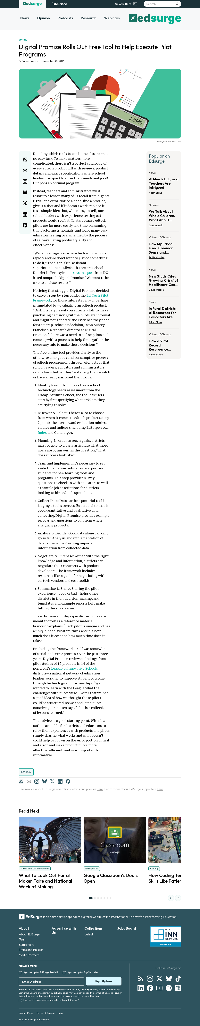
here (100, 789)
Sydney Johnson (30, 61)
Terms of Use (101, 992)
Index (42, 432)
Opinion (43, 18)
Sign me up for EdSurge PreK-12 (40, 972)
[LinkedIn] (60, 781)
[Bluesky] (44, 781)
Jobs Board (126, 928)
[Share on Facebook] (25, 225)
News (24, 18)
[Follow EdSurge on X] (159, 979)
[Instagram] (36, 781)
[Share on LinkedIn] (25, 214)
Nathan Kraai (156, 354)
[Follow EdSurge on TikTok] (178, 979)
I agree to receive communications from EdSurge (51, 1000)
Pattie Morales (156, 257)
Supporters (26, 945)
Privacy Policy (26, 1013)
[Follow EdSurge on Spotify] (169, 988)
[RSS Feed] (21, 781)
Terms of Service (45, 1013)
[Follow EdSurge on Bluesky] (169, 979)
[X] (52, 781)
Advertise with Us (64, 930)
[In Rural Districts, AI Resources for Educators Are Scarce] (164, 313)
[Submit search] (177, 4)
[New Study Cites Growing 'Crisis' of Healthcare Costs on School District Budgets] (164, 281)
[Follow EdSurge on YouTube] (159, 988)
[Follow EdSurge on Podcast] (178, 988)
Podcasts (65, 18)
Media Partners (29, 955)
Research (88, 18)
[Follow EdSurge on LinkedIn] (141, 988)
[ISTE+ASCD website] (59, 4)
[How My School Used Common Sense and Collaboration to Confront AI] (164, 248)
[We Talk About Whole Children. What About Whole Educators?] (164, 216)
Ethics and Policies (31, 950)
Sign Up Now (103, 981)
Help (60, 1013)
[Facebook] (68, 781)
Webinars (112, 18)
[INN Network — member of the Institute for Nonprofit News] (165, 936)
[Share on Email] (25, 170)
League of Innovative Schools (74, 668)
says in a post (83, 272)
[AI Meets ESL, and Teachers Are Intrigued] (164, 184)
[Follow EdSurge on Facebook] (150, 988)
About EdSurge (29, 934)
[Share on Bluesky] (25, 192)
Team (22, 939)
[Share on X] (25, 203)
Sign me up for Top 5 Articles (82, 972)
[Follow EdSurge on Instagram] (150, 979)
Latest (88, 934)
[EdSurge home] (32, 4)
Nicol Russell (155, 225)
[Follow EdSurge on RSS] (141, 979)
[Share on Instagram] (25, 181)
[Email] (29, 781)
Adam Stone (155, 192)
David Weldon (156, 289)
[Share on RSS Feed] (25, 159)
